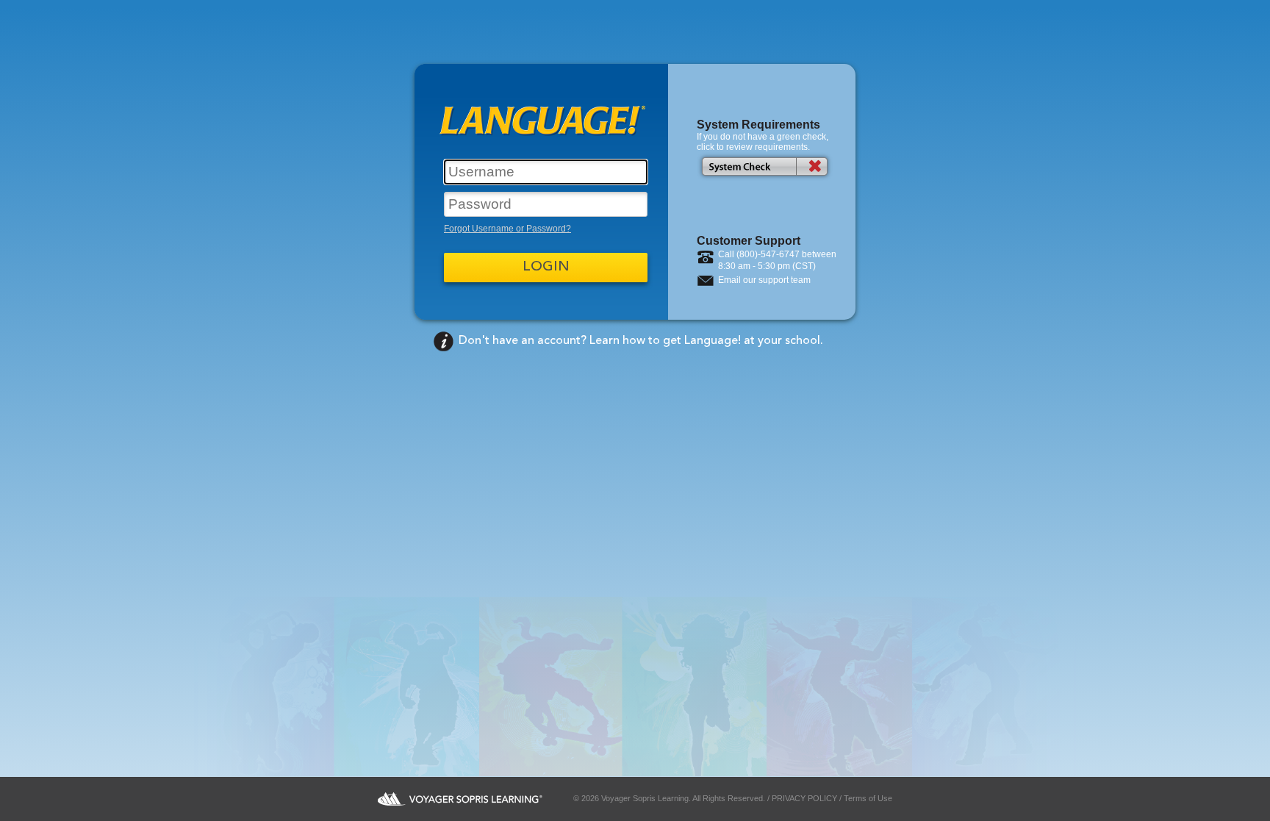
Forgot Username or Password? (507, 228)
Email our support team (764, 280)
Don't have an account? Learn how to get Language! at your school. (641, 341)
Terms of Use (868, 798)
